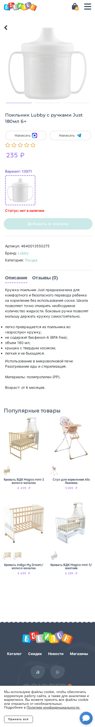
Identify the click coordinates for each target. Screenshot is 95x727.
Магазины (79, 654)
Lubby (23, 253)
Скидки (35, 654)
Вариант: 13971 (18, 171)
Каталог (14, 654)
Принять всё (18, 719)
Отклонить (53, 719)
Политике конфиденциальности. (53, 707)
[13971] (20, 190)
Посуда (31, 260)
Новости (56, 654)
